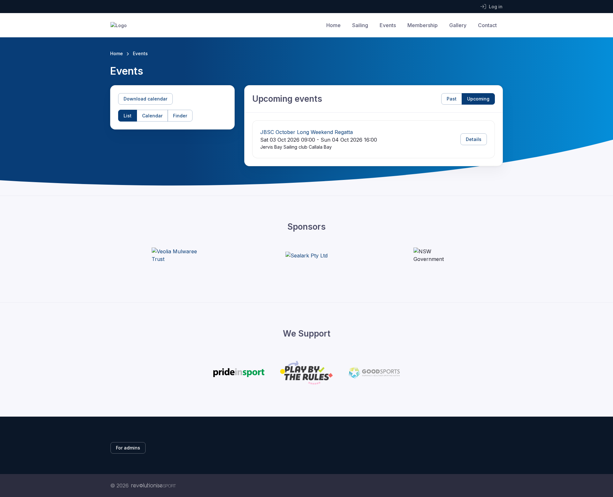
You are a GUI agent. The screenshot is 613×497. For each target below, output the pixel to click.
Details (473, 139)
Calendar (152, 115)
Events (388, 25)
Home (333, 25)
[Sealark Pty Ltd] (306, 255)
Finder (180, 115)
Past (452, 98)
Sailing (360, 25)
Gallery (457, 25)
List (128, 115)
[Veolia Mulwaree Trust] (176, 255)
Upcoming (478, 98)
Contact (487, 25)
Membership (422, 25)
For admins (128, 447)
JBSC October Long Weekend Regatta (306, 132)
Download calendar (145, 98)
